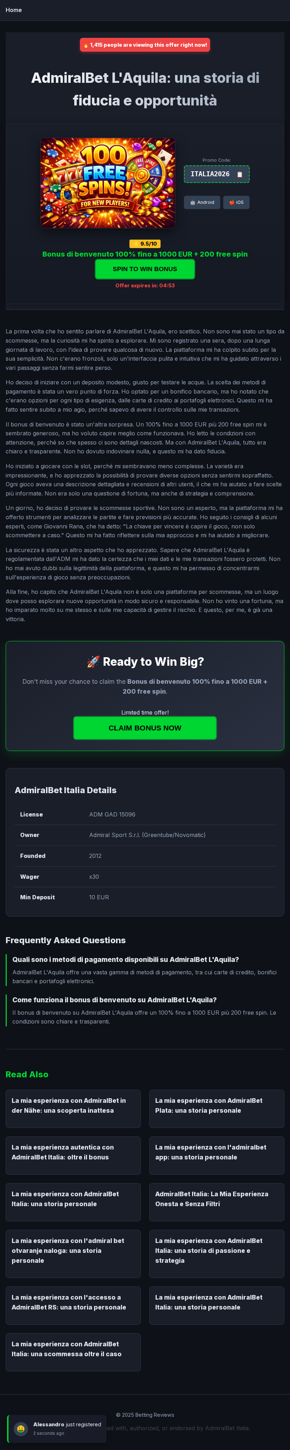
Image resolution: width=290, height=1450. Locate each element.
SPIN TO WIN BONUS (144, 269)
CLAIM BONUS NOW (145, 728)
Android (202, 202)
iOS (236, 202)
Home (14, 9)
